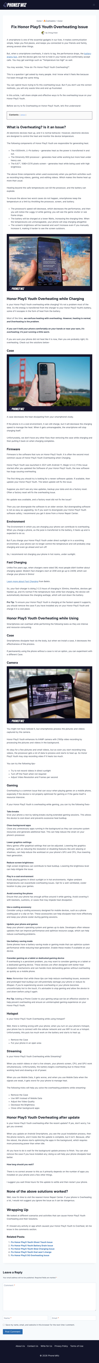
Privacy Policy (61, 1346)
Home (39, 21)
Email (55, 1318)
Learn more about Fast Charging (22, 581)
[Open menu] (94, 5)
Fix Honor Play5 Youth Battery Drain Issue (32, 1245)
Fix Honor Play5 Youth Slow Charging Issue (32, 1249)
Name (7, 1318)
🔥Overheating (49, 21)
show (23, 115)
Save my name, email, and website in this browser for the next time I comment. (40, 1325)
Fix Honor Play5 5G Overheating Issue (30, 1255)
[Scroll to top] (92, 1350)
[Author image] (43, 32)
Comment (9, 1285)
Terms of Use (76, 1346)
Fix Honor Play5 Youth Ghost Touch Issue (32, 1242)
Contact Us (32, 1346)
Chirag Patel (52, 33)
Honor (60, 21)
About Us (20, 1346)
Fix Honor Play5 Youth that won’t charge (31, 1252)
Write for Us (46, 1346)
